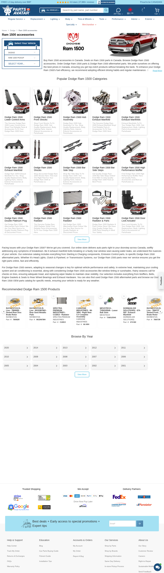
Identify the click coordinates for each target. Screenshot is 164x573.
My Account (77, 546)
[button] (50, 10)
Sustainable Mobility (147, 566)
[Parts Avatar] (20, 10)
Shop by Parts (110, 546)
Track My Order (13, 551)
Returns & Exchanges (16, 556)
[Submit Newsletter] (139, 524)
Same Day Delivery (112, 561)
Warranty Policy (13, 566)
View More (82, 239)
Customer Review (146, 551)
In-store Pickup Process (114, 566)
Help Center (12, 546)
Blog (41, 546)
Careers (142, 556)
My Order (77, 551)
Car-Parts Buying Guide (48, 551)
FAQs (9, 561)
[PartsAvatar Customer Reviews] (105, 2)
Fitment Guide (45, 556)
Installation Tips (45, 561)
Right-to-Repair (145, 561)
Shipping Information (113, 556)
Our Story (142, 546)
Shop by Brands (111, 551)
